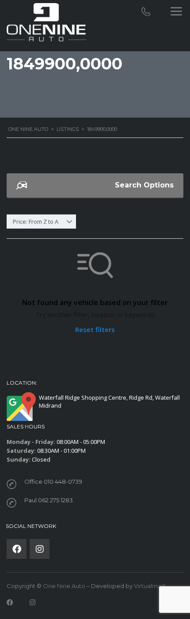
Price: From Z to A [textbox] (35, 221)
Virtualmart (150, 585)
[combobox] (41, 221)
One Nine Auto (64, 585)
